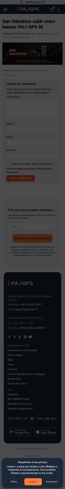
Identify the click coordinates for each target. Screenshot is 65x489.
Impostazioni (51, 482)
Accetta (33, 482)
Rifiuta (14, 482)
